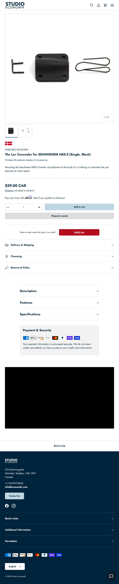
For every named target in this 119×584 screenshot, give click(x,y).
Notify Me (79, 232)
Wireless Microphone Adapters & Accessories (26, 160)
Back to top (59, 445)
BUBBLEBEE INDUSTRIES (16, 149)
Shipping (9, 190)
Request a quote (59, 215)
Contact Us (14, 495)
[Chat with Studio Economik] (111, 576)
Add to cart (79, 206)
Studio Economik (19, 576)
